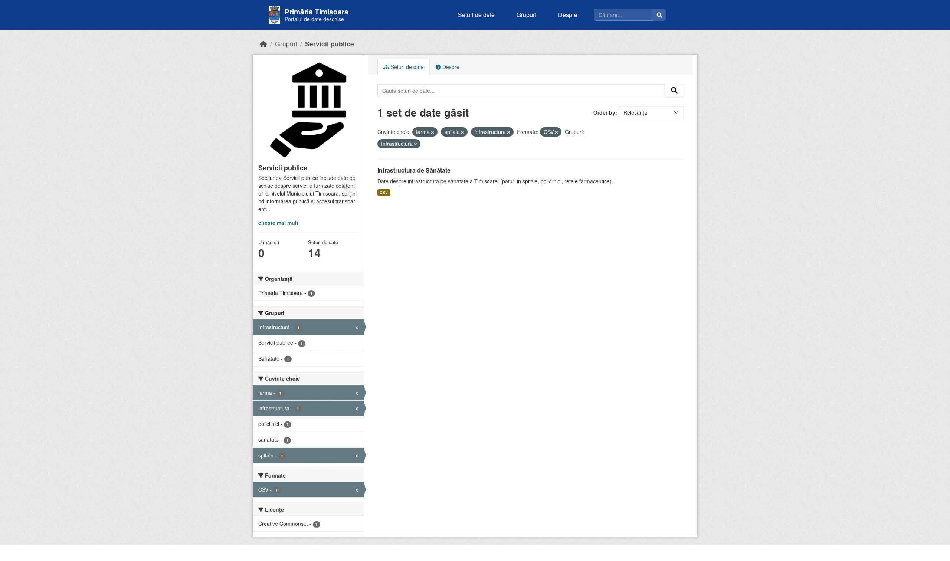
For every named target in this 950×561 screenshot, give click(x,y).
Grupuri (526, 14)
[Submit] (674, 90)
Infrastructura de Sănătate (414, 170)
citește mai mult (278, 222)
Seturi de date (476, 14)
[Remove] (432, 132)
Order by (604, 112)
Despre (567, 14)
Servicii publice (329, 43)
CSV (384, 192)
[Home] (263, 43)
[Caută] (659, 15)
